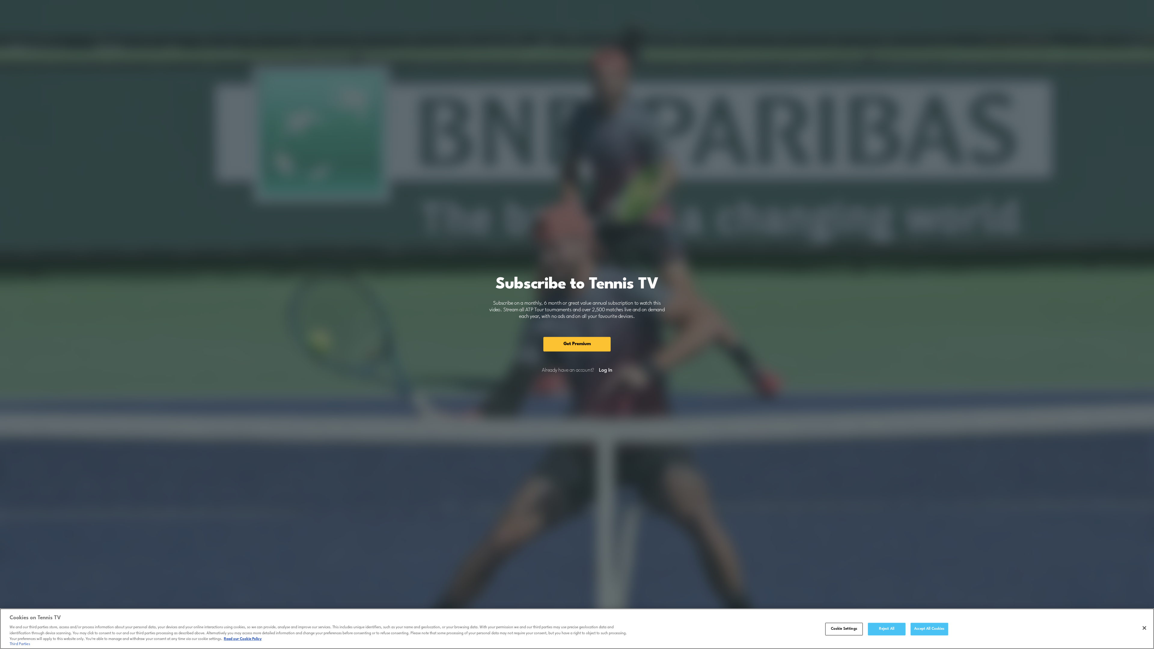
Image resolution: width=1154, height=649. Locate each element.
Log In (605, 370)
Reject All (886, 629)
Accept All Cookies (929, 629)
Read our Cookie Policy (243, 639)
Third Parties (20, 644)
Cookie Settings (844, 629)
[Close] (1144, 628)
